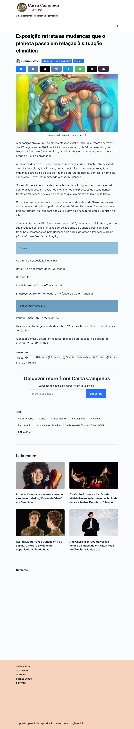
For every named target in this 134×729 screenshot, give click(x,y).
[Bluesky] (21, 69)
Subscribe (96, 393)
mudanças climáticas (49, 425)
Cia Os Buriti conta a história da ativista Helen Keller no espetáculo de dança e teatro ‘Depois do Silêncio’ (93, 498)
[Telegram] (68, 69)
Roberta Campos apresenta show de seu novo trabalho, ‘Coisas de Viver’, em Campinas (39, 498)
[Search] (117, 26)
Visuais (78, 61)
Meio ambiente (63, 61)
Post (20, 357)
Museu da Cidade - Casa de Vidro (86, 425)
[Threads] (92, 69)
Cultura (47, 61)
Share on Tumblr (26, 362)
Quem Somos (23, 666)
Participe (21, 674)
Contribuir (22, 670)
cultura (95, 418)
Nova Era (24, 432)
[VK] (56, 69)
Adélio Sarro (25, 418)
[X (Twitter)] (45, 69)
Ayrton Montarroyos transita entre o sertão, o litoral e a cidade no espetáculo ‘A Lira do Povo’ (39, 545)
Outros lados (24, 679)
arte (42, 418)
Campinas (78, 418)
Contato (21, 683)
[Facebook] (33, 69)
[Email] (103, 69)
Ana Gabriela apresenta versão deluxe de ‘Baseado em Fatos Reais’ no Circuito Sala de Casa (92, 545)
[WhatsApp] (80, 69)
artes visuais (59, 418)
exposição (24, 425)
